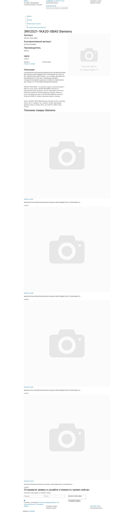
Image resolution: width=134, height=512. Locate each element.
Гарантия (105, 11)
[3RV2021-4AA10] (67, 437)
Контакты (129, 11)
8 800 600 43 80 (51, 6)
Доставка (98, 11)
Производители (81, 11)
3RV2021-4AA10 (29, 481)
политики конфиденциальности (48, 502)
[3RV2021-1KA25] (67, 343)
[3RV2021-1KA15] (67, 155)
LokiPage (32, 511)
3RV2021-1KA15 (28, 199)
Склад (73, 11)
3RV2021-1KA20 (29, 293)
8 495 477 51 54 (59, 1)
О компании (122, 12)
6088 (26, 506)
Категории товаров (90, 12)
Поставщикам (113, 11)
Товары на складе (29, 64)
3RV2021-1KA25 (29, 387)
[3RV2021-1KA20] (67, 249)
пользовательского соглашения (33, 504)
